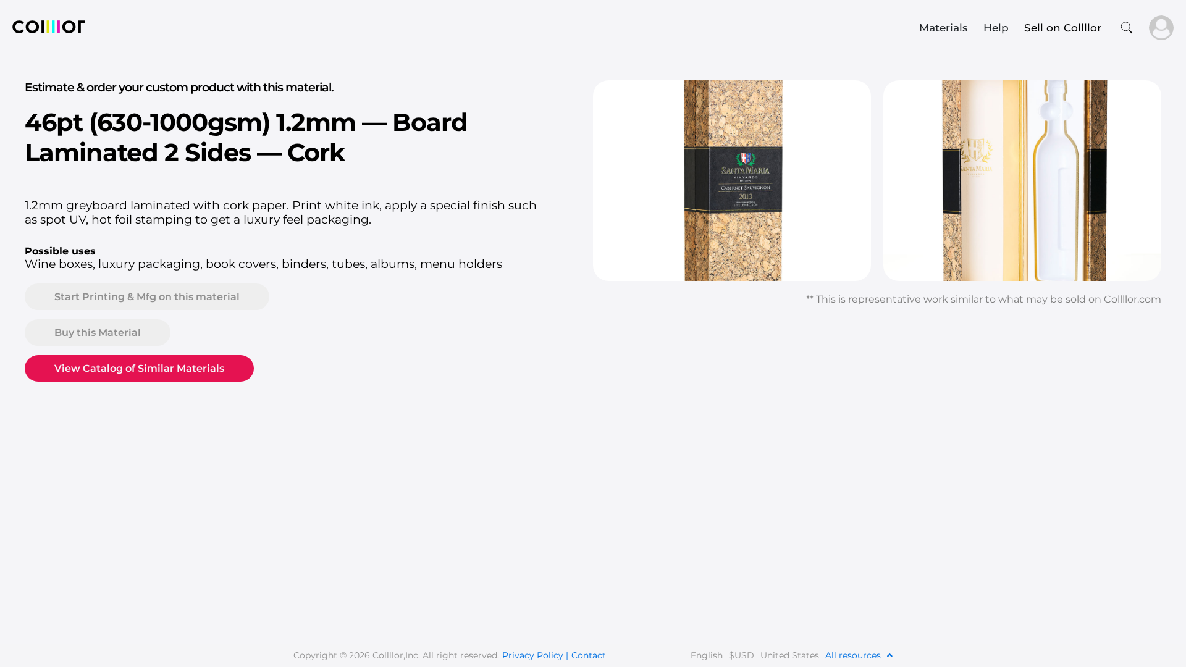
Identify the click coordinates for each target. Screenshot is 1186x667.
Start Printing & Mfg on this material (147, 297)
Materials (943, 28)
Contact (588, 655)
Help (996, 28)
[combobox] (507, 27)
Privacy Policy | (535, 655)
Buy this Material (97, 332)
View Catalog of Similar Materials (139, 368)
